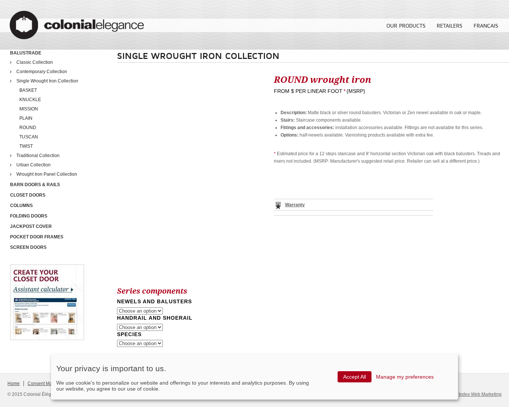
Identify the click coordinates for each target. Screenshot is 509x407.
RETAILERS (449, 25)
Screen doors (28, 247)
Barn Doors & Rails (35, 184)
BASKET (28, 90)
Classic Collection (34, 62)
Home (13, 383)
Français (486, 25)
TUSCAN (28, 137)
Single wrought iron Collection (47, 81)
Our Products (406, 25)
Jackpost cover (31, 226)
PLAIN (25, 118)
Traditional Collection (38, 155)
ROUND (27, 127)
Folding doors (28, 216)
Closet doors (27, 195)
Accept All (354, 377)
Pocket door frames (36, 236)
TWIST (26, 146)
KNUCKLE (30, 99)
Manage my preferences (405, 377)
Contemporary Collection (41, 71)
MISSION (28, 109)
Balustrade (25, 53)
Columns (21, 205)
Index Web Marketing (480, 394)
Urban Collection (33, 165)
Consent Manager (46, 383)
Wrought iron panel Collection (46, 174)
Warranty (295, 204)
